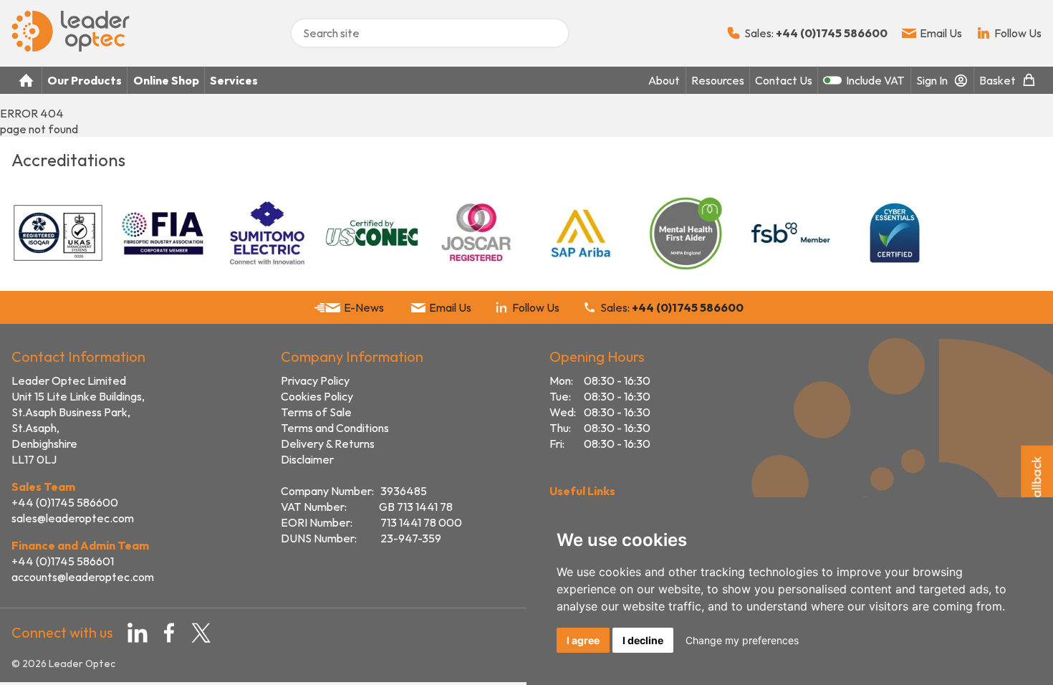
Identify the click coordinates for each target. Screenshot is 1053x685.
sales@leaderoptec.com (72, 518)
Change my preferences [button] (742, 640)
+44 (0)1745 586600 (64, 502)
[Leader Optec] (70, 47)
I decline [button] (642, 640)
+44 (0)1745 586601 (62, 561)
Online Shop (166, 80)
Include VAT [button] (875, 80)
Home (26, 80)
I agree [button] (583, 640)
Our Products (84, 80)
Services (234, 80)
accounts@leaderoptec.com (82, 577)
